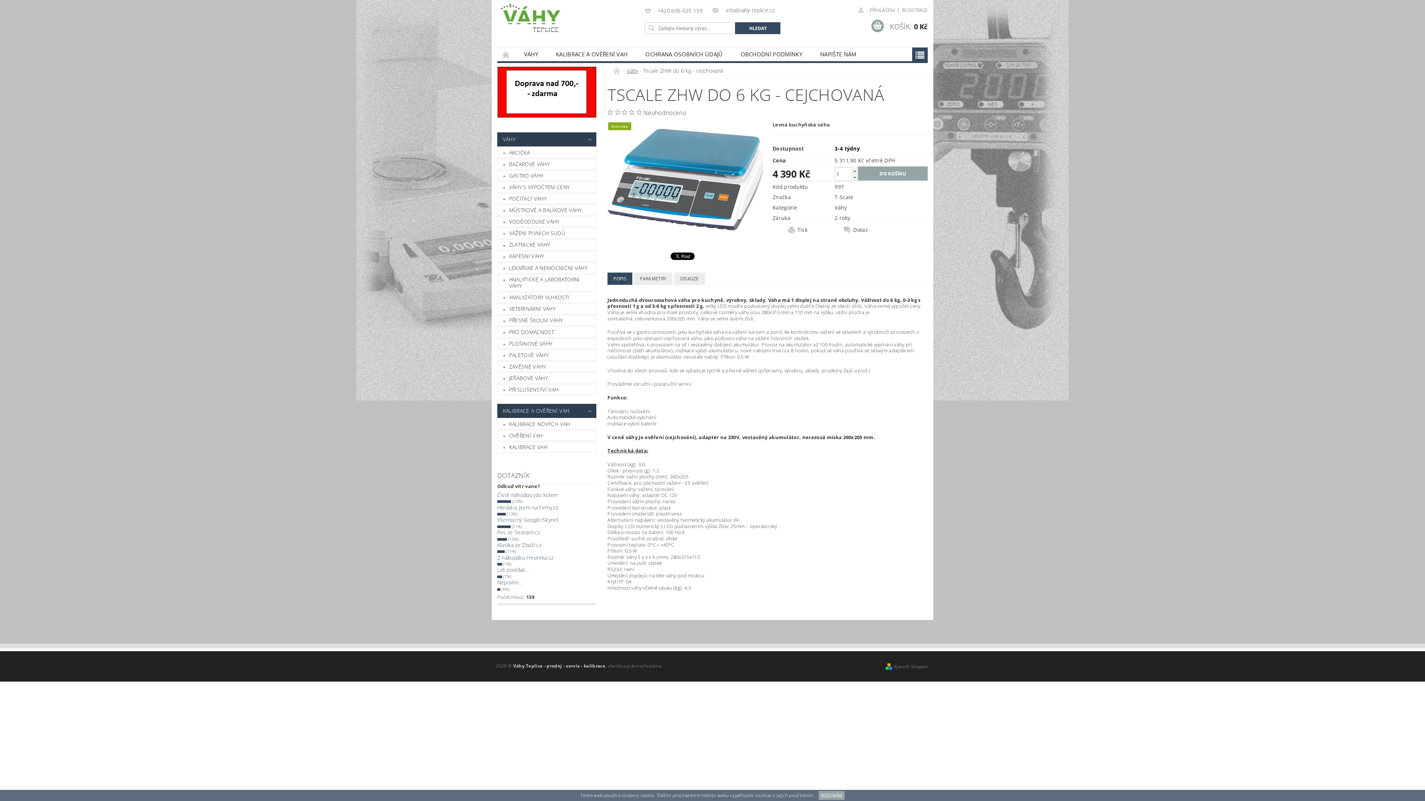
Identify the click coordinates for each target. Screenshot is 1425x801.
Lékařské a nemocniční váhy (548, 267)
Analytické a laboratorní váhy (544, 283)
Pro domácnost (531, 332)
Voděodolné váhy (534, 221)
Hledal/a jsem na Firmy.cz (527, 507)
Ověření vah (526, 435)
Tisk (802, 230)
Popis (619, 279)
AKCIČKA (519, 152)
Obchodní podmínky (771, 54)
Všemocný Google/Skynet (528, 519)
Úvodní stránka (506, 54)
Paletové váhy (528, 355)
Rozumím (831, 795)
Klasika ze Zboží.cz (519, 544)
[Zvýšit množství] (854, 170)
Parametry (653, 279)
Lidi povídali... (513, 569)
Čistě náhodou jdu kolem (527, 494)
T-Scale (844, 197)
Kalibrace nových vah (539, 424)
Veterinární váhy (532, 308)
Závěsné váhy (527, 366)
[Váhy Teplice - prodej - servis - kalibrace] (530, 18)
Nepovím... (509, 582)
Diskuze (689, 279)
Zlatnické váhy (529, 244)
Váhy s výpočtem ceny (539, 187)
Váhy (531, 54)
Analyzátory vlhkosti (539, 297)
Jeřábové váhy (528, 378)
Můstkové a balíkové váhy (545, 210)
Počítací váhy (528, 198)
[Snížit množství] (854, 177)
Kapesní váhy (526, 256)
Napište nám (838, 54)
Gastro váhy (526, 175)
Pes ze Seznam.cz (518, 532)
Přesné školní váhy (536, 320)
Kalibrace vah (528, 447)
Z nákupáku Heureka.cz (525, 557)
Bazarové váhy (529, 164)
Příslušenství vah (533, 389)
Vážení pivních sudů (537, 233)
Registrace (915, 10)
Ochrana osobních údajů (684, 54)
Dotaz (860, 230)
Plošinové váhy (530, 343)
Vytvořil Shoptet (911, 666)
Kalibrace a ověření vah (592, 54)
